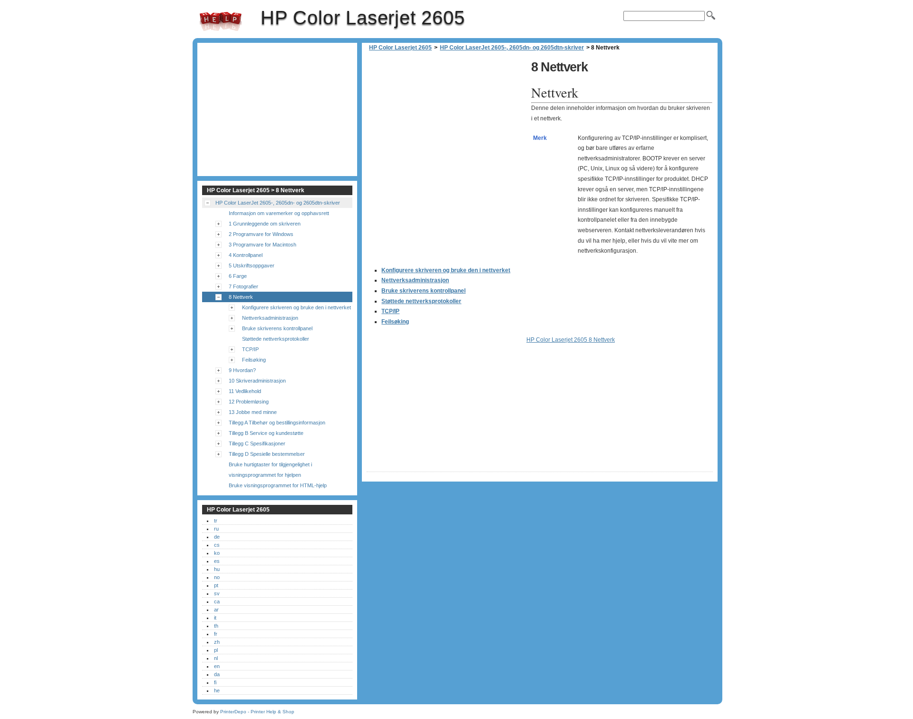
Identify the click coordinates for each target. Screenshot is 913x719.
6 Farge (238, 276)
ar (216, 609)
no (217, 577)
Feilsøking (395, 321)
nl (216, 658)
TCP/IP (390, 311)
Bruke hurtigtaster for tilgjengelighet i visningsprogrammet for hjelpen (270, 470)
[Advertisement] (446, 123)
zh (217, 642)
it (215, 618)
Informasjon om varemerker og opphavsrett (279, 213)
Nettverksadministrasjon (415, 280)
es (217, 561)
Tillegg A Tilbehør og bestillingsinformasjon (277, 422)
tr (215, 520)
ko (217, 553)
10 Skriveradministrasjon (257, 381)
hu (217, 569)
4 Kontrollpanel (245, 255)
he (217, 690)
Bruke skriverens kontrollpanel (423, 290)
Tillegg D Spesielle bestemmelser (267, 454)
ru (216, 529)
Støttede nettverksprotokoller (421, 301)
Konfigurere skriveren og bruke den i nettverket (445, 270)
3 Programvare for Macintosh (262, 244)
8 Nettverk (241, 297)
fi (215, 682)
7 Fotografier (243, 286)
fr (215, 634)
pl (216, 650)
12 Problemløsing (249, 401)
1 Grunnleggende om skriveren (265, 224)
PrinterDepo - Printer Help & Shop (257, 711)
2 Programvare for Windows (261, 234)
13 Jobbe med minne (253, 412)
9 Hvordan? (242, 370)
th (216, 626)
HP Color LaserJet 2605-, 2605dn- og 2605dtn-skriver (512, 47)
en (217, 666)
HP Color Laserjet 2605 (221, 21)
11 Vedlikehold (245, 391)
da (217, 674)
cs (217, 545)
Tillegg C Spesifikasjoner (257, 443)
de (217, 537)
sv (217, 593)
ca (217, 601)
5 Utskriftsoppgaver (251, 265)
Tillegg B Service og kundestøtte (266, 433)
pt (216, 585)
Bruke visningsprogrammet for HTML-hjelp (278, 485)
